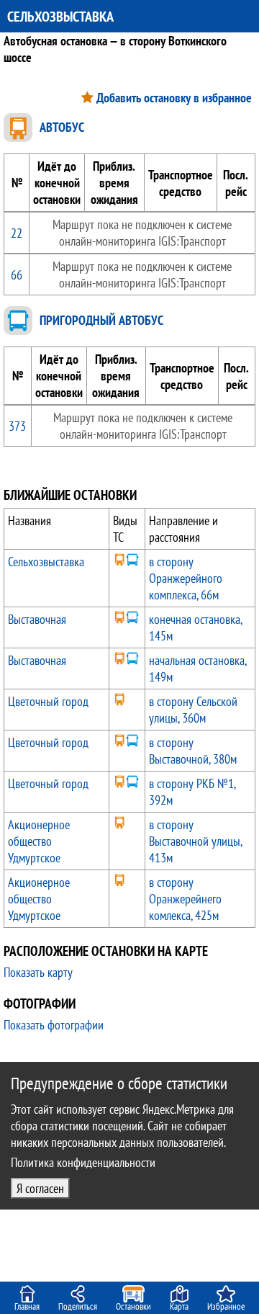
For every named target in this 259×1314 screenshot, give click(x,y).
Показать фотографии (54, 1024)
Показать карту (38, 972)
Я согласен (40, 1188)
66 (16, 275)
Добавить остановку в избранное (174, 97)
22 (16, 233)
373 (17, 426)
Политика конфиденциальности (83, 1162)
